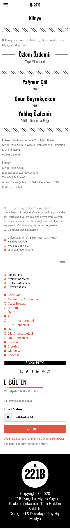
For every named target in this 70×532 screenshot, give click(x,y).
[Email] (48, 371)
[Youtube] (43, 371)
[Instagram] (21, 371)
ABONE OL (38, 429)
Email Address (14, 409)
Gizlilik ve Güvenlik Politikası (46, 438)
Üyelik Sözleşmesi (15, 438)
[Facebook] (32, 371)
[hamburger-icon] (62, 262)
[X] (27, 371)
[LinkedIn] (37, 371)
